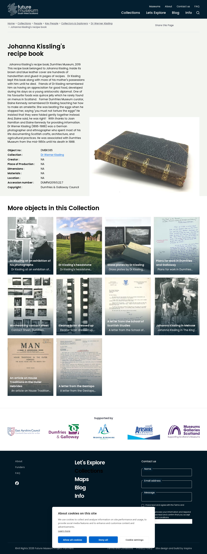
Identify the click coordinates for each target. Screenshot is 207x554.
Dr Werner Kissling (101, 23)
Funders (20, 467)
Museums (154, 6)
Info (188, 12)
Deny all (103, 539)
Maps (82, 480)
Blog (175, 12)
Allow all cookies (72, 539)
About (168, 6)
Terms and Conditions (120, 548)
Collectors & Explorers (74, 23)
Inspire (188, 548)
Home (11, 23)
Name (147, 469)
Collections (130, 12)
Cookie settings (134, 539)
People (38, 23)
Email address (152, 480)
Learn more (64, 530)
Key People (51, 23)
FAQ (196, 6)
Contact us (183, 6)
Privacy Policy (144, 548)
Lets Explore (156, 12)
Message (149, 492)
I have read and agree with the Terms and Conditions (164, 506)
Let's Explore (90, 463)
